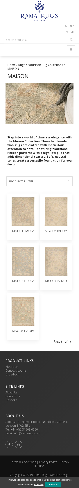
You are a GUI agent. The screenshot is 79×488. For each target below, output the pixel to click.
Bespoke (11, 400)
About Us (12, 392)
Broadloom (13, 374)
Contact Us (13, 396)
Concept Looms (16, 370)
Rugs (21, 65)
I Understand (52, 484)
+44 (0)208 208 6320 (24, 429)
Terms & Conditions (23, 462)
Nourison (12, 367)
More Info (39, 484)
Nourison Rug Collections (45, 65)
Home (11, 65)
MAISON (13, 69)
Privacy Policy (48, 462)
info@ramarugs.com (27, 433)
